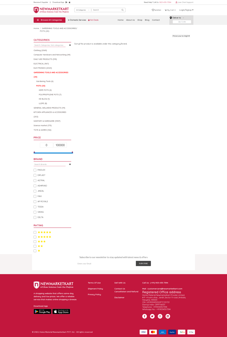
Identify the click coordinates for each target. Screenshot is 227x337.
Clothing (40, 50)
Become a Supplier (41, 2)
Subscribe (143, 263)
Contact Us (119, 288)
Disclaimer (119, 297)
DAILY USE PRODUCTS (45, 59)
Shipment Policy (95, 288)
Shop (139, 20)
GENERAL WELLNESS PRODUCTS (49, 108)
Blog (147, 20)
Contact (156, 20)
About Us (130, 20)
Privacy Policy (94, 294)
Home (120, 20)
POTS (40, 86)
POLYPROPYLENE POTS (50, 94)
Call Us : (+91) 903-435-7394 (155, 282)
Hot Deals (94, 20)
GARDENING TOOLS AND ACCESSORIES (59, 28)
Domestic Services (78, 20)
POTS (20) (44, 31)
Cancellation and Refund (126, 291)
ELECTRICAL (41, 63)
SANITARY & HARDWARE (47, 121)
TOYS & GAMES (42, 130)
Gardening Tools (44, 81)
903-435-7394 (165, 2)
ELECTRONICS (43, 68)
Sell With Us (119, 282)
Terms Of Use (94, 282)
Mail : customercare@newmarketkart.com (162, 288)
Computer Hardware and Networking (52, 55)
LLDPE (43, 103)
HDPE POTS (45, 90)
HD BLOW (44, 99)
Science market (43, 125)
